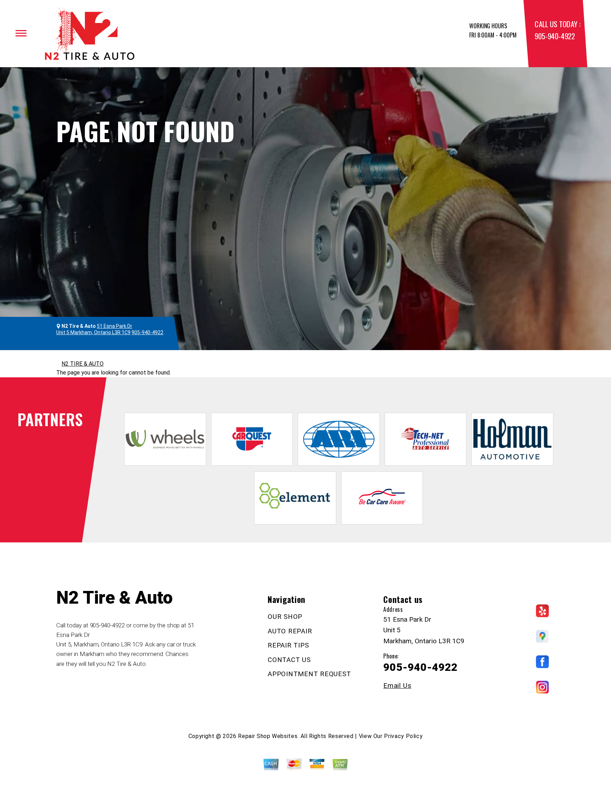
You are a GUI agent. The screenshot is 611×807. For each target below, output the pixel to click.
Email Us (397, 685)
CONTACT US (289, 660)
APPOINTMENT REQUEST (309, 674)
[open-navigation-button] (21, 33)
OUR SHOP (285, 616)
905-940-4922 (555, 35)
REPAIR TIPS (288, 645)
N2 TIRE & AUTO (83, 363)
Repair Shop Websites (267, 736)
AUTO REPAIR (290, 631)
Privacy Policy (403, 736)
